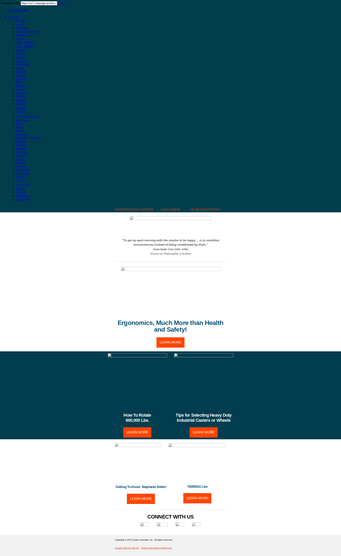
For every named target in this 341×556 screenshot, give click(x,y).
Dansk (20, 57)
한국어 (20, 112)
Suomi (20, 68)
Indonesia (22, 92)
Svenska (21, 155)
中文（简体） (25, 42)
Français (21, 71)
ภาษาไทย (22, 184)
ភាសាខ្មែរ (21, 108)
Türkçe (20, 188)
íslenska (21, 96)
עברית (19, 158)
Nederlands (23, 64)
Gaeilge (20, 89)
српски (20, 176)
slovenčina (22, 169)
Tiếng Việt (22, 199)
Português (22, 134)
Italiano (20, 100)
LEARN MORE (170, 342)
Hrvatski (21, 50)
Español (21, 148)
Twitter (18, 10)
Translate (13, 17)
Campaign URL (10, 3)
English (20, 20)
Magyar (20, 85)
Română (21, 141)
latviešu (20, 166)
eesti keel (21, 61)
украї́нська (23, 195)
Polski (19, 130)
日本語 (20, 103)
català (19, 38)
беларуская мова (27, 31)
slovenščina (23, 173)
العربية (20, 24)
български (23, 34)
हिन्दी (19, 82)
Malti (19, 123)
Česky (20, 53)
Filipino (20, 192)
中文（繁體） (25, 46)
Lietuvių (21, 162)
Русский (21, 144)
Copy (61, 3)
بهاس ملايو (23, 119)
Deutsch (21, 75)
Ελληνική (22, 78)
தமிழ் (19, 180)
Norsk (19, 127)
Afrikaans (22, 27)
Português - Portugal (28, 137)
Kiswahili (22, 151)
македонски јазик (27, 116)
